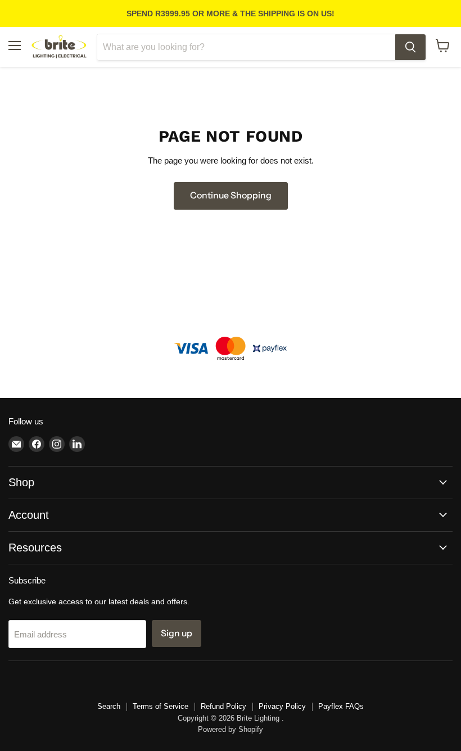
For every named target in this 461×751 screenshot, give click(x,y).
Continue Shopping (231, 195)
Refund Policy (223, 706)
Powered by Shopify (230, 729)
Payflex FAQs (341, 706)
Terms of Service (160, 706)
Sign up (176, 633)
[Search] (410, 47)
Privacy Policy (282, 706)
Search (108, 706)
